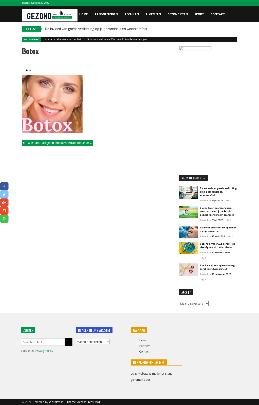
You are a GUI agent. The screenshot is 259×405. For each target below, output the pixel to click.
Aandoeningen (106, 14)
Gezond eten (178, 14)
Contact (218, 14)
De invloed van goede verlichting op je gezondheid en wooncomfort (96, 29)
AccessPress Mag (88, 402)
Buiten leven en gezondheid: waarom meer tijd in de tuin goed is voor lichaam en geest (217, 211)
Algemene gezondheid (69, 39)
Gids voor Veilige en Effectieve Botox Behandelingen (117, 39)
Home (83, 14)
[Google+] (4, 202)
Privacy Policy (44, 351)
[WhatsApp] (4, 219)
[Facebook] (4, 186)
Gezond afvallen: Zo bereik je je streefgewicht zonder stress (217, 245)
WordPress (56, 402)
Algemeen (153, 14)
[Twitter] (4, 194)
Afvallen (131, 14)
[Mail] (4, 211)
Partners (144, 346)
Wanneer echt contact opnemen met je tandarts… (218, 229)
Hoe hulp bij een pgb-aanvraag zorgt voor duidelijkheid (217, 267)
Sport (199, 14)
